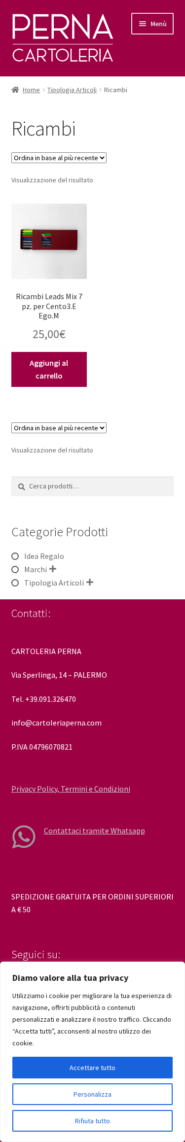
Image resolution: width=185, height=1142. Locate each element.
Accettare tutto (92, 1067)
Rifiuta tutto (92, 1120)
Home (31, 89)
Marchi (35, 569)
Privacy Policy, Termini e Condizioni (70, 789)
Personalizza (92, 1094)
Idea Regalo (44, 556)
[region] (92, 1052)
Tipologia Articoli (72, 89)
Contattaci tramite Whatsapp (94, 830)
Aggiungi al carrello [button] (49, 369)
